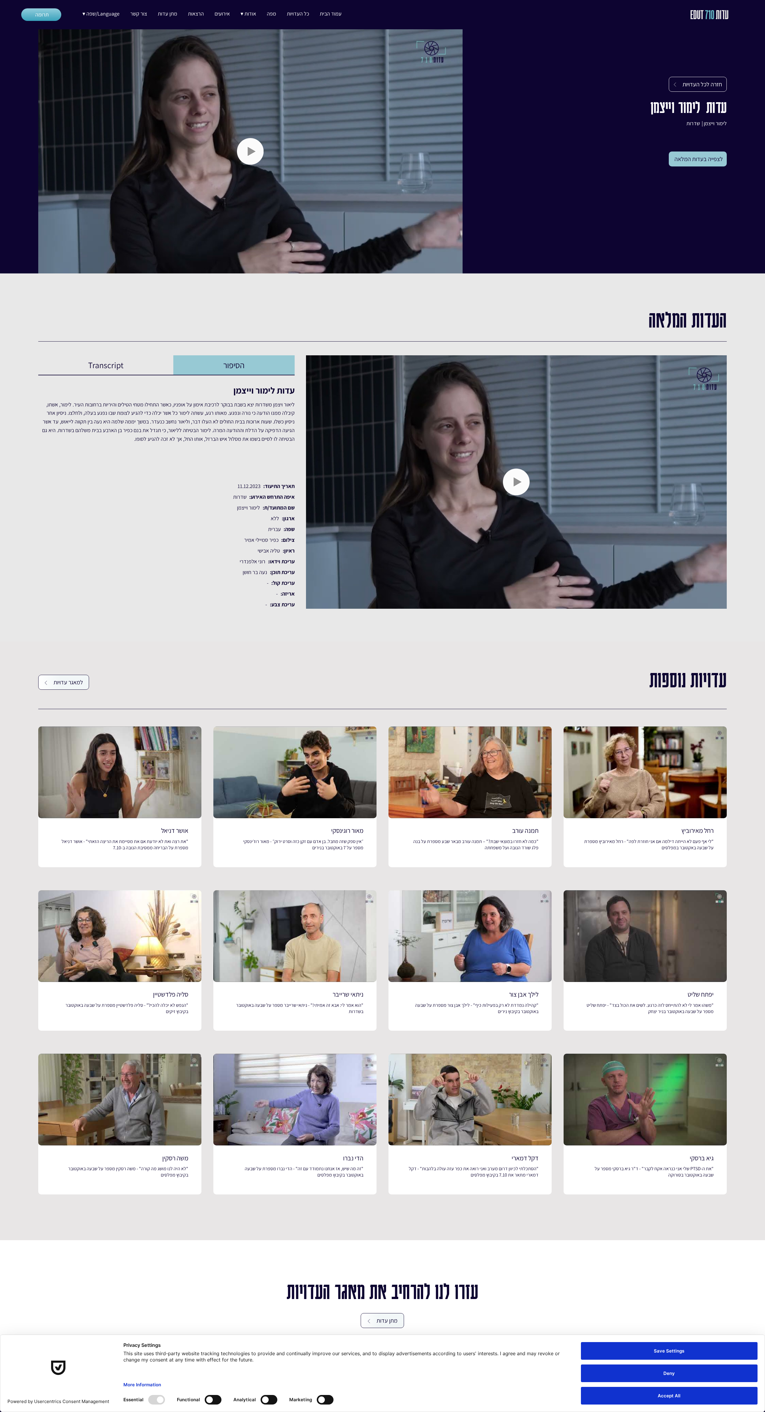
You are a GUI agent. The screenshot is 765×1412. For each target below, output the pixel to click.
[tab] (233, 365)
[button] (248, 13)
